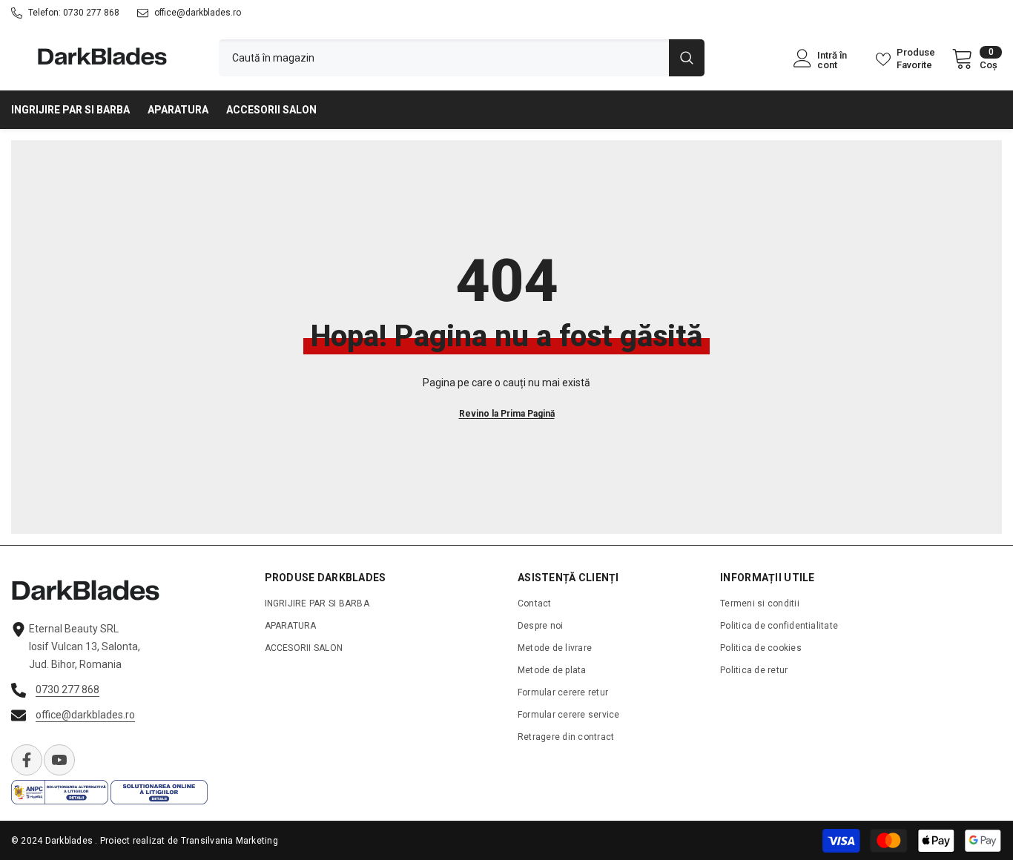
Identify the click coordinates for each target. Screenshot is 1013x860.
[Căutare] (462, 57)
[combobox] (444, 57)
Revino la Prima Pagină (507, 413)
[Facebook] (26, 759)
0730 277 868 (91, 12)
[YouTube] (59, 759)
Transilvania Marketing (229, 841)
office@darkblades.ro (197, 12)
